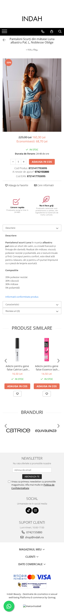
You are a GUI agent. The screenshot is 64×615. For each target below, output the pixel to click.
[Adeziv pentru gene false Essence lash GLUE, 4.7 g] (47, 350)
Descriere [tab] (10, 227)
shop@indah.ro (34, 537)
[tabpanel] (32, 95)
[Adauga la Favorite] (17, 394)
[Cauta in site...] (60, 31)
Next (58, 98)
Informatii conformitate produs (21, 296)
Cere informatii (45, 185)
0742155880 (34, 532)
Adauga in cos (42, 161)
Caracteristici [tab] (12, 304)
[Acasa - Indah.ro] (32, 19)
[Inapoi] (2, 40)
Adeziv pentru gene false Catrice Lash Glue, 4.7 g (17, 367)
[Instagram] (35, 510)
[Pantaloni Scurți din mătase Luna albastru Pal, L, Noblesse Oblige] (32, 95)
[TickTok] (29, 510)
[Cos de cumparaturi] (51, 31)
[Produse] (5, 32)
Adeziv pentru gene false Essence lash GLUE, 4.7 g (46, 367)
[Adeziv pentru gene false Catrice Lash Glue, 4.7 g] (17, 350)
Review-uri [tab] (13, 311)
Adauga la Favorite (18, 185)
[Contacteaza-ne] (43, 31)
